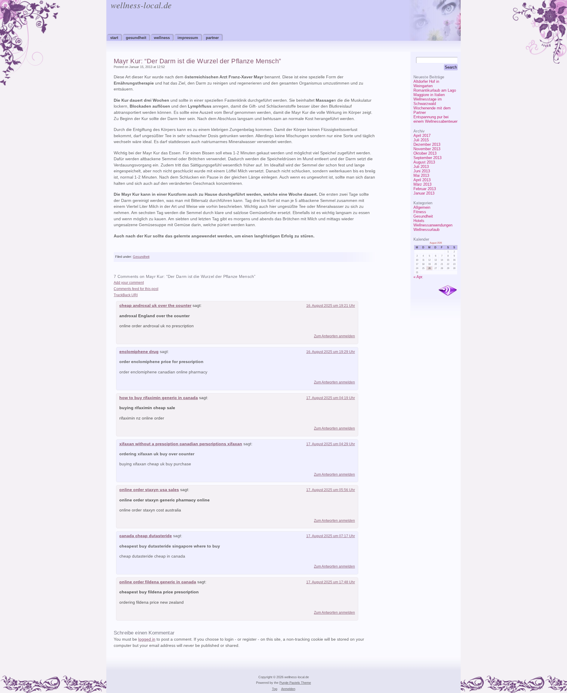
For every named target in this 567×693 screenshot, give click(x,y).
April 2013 (422, 180)
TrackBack (126, 295)
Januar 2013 (423, 193)
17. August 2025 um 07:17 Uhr (330, 536)
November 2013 (426, 149)
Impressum (187, 37)
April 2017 (422, 135)
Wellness (162, 37)
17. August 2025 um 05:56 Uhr (330, 490)
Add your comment (129, 283)
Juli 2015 (421, 140)
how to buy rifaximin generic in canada (158, 398)
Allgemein (421, 207)
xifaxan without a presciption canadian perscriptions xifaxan (180, 444)
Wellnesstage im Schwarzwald (427, 101)
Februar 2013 (424, 189)
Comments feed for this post (136, 289)
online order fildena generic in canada (157, 582)
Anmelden (288, 689)
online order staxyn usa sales (149, 490)
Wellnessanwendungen (432, 225)
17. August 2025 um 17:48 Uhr (330, 582)
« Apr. (418, 277)
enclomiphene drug (139, 351)
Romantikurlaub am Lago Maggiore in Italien (434, 92)
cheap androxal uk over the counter (155, 305)
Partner (212, 37)
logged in (146, 639)
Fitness (419, 212)
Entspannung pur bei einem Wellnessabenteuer (435, 119)
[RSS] (448, 291)
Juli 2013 (421, 166)
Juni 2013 (421, 171)
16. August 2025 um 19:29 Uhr (330, 352)
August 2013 (424, 162)
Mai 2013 (421, 175)
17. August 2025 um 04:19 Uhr (330, 398)
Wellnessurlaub (426, 229)
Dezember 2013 (426, 144)
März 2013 (422, 184)
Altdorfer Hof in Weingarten (426, 83)
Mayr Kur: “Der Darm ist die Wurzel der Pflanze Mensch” (197, 61)
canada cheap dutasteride (145, 536)
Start (114, 37)
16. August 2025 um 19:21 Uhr (330, 306)
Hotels (418, 220)
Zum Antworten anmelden (334, 336)
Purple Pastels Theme (295, 682)
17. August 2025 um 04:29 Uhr (330, 444)
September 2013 (427, 158)
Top (274, 689)
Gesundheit (136, 37)
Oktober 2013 (424, 153)
